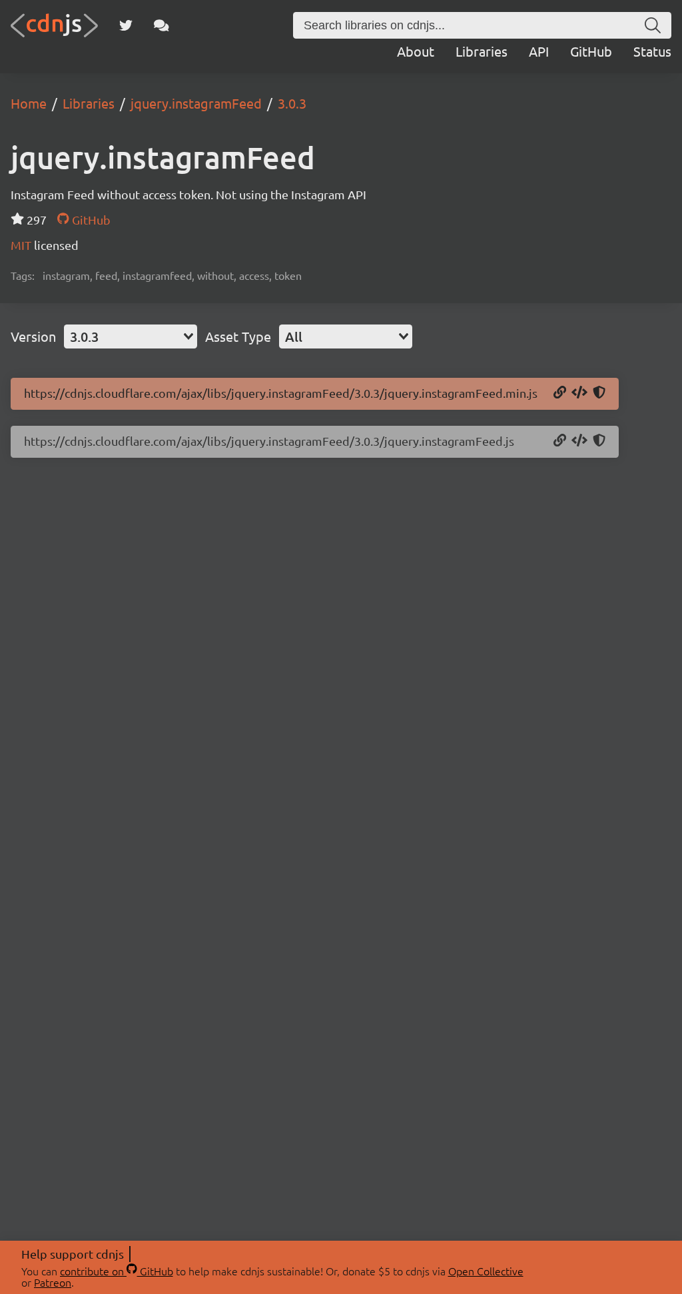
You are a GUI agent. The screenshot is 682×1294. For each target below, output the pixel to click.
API (539, 51)
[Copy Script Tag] (579, 393)
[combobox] (130, 336)
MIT (22, 245)
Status (652, 51)
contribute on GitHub (116, 1270)
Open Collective (485, 1270)
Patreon (52, 1282)
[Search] (653, 25)
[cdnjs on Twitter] (126, 25)
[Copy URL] (559, 393)
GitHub (591, 51)
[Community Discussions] (161, 25)
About (415, 51)
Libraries (482, 51)
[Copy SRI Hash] (599, 393)
